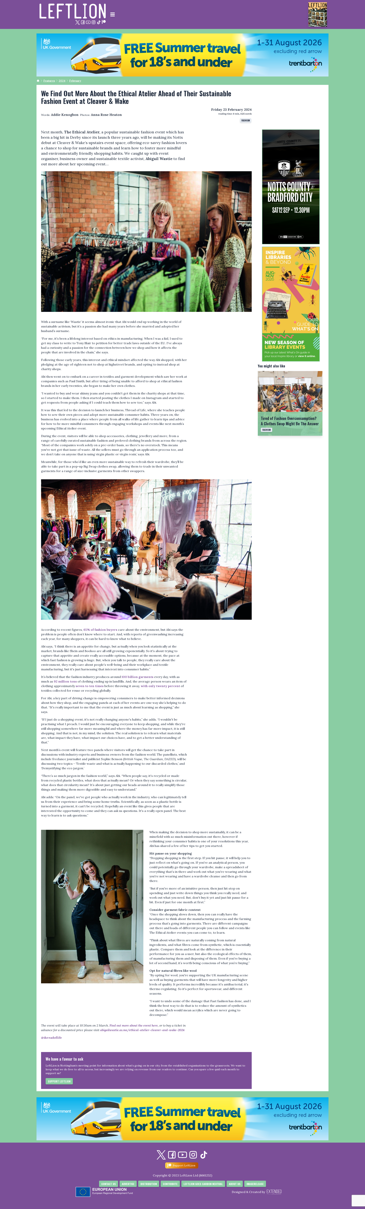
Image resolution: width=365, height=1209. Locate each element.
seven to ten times (90, 686)
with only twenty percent (160, 686)
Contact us (108, 1184)
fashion (245, 120)
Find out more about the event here (134, 1025)
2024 (62, 80)
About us (234, 1184)
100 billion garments (137, 677)
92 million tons (65, 681)
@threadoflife (51, 1037)
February (75, 80)
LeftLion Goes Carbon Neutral (203, 1184)
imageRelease (255, 1184)
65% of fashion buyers (100, 630)
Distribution (148, 1184)
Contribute (170, 1184)
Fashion (266, 429)
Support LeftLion (59, 1081)
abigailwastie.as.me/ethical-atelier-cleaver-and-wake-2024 (142, 1030)
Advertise (128, 1184)
